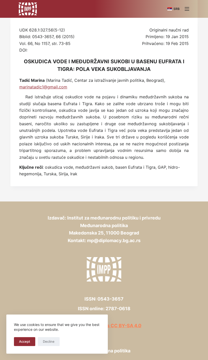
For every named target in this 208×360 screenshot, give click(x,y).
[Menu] (187, 9)
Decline (49, 341)
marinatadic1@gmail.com (43, 86)
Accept (24, 341)
